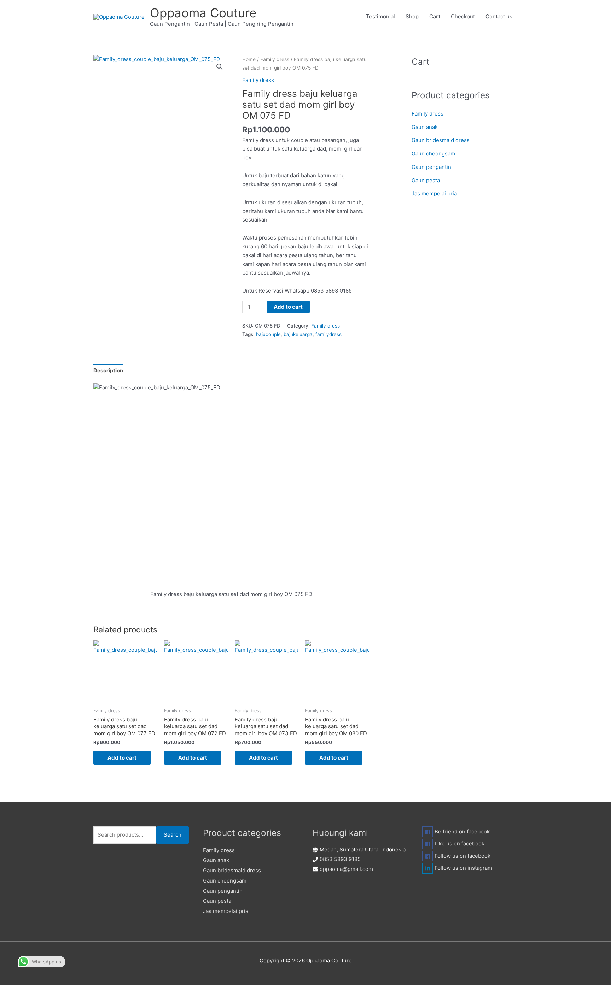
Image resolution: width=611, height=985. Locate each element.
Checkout (463, 16)
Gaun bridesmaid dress (441, 140)
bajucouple (268, 334)
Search (172, 834)
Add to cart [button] (121, 757)
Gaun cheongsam (433, 153)
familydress (328, 334)
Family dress (274, 59)
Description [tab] (108, 370)
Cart (434, 16)
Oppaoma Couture (203, 12)
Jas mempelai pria (434, 193)
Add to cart (288, 306)
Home (249, 59)
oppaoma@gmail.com (346, 869)
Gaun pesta (426, 180)
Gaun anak (425, 127)
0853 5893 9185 (340, 859)
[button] (219, 66)
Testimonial (380, 16)
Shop (412, 16)
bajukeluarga (298, 334)
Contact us (498, 16)
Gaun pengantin (431, 167)
